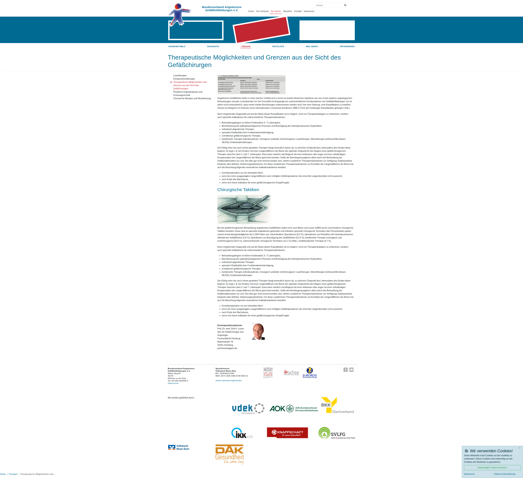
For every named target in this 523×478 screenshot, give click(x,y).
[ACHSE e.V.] (291, 372)
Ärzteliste (278, 46)
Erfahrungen (347, 46)
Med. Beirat (312, 46)
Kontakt (298, 11)
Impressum (309, 11)
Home (251, 11)
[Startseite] (180, 15)
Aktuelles (287, 11)
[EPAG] (268, 372)
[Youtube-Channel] (352, 369)
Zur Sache (276, 11)
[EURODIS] (310, 372)
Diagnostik (213, 46)
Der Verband (262, 11)
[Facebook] (346, 369)
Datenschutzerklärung (504, 474)
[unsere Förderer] (293, 419)
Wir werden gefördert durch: (181, 398)
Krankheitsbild (176, 46)
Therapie (245, 46)
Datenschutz (173, 383)
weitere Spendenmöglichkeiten (228, 380)
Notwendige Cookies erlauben (492, 467)
